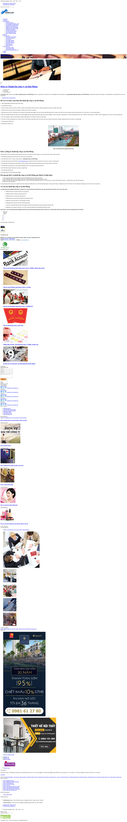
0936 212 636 (13, 3)
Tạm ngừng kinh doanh (11, 32)
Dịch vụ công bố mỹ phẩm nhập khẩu (9, 505)
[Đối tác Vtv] (6, 758)
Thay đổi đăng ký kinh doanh (12, 24)
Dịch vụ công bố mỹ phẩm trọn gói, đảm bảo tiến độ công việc (14, 523)
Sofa (109, 777)
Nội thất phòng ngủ (92, 777)
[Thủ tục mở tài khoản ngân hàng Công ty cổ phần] (15, 284)
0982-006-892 (6, 804)
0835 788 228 (3, 403)
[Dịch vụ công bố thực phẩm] (7, 482)
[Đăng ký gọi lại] (5, 248)
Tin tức (4, 51)
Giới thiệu (5, 20)
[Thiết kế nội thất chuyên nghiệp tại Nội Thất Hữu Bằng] (29, 752)
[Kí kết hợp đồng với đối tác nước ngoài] (21, 567)
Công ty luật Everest (7, 794)
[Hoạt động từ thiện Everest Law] (9, 596)
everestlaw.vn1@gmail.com (9, 4)
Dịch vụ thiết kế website (11, 33)
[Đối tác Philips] (6, 759)
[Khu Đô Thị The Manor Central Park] (24, 715)
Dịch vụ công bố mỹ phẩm (8, 784)
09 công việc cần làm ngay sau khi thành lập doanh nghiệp (19, 363)
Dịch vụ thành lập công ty (8, 780)
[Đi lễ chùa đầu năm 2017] (9, 625)
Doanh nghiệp (6, 21)
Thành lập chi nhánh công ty (12, 26)
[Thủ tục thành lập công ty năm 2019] (15, 322)
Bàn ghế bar (113, 777)
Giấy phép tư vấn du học (11, 36)
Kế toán (4, 34)
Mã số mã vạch (9, 44)
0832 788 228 (3, 398)
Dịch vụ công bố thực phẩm (7, 484)
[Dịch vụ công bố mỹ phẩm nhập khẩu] (8, 502)
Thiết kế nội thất (30, 777)
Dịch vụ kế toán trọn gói (8, 782)
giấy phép (12, 628)
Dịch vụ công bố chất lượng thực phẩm (11, 786)
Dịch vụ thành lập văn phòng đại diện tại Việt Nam (12, 465)
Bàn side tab (40, 777)
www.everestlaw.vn (25, 239)
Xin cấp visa (8, 39)
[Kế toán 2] (1, 404)
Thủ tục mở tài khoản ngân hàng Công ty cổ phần (17, 287)
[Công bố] (1, 396)
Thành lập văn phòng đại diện (12, 28)
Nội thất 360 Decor (65, 777)
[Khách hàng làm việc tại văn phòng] (9, 611)
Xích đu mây (16, 777)
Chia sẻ (2, 225)
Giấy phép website (10, 41)
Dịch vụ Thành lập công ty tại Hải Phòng (19, 86)
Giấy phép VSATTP (10, 42)
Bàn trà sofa (118, 777)
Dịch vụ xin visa (6, 785)
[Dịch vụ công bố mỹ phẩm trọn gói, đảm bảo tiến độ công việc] (7, 521)
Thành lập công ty (9, 22)
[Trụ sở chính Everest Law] (9, 581)
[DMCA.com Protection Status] (5, 818)
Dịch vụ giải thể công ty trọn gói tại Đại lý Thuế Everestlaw (14, 420)
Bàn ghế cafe (47, 777)
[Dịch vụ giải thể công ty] (10, 443)
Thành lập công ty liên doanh (12, 27)
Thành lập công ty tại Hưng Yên (9, 97)
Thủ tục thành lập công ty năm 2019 (13, 325)
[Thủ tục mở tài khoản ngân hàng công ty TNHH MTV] (15, 303)
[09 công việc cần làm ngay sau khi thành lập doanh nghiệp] (15, 361)
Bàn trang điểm (23, 777)
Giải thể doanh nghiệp (10, 29)
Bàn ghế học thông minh (102, 777)
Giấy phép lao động (10, 40)
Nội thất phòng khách (73, 777)
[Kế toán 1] (1, 400)
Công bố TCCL (6, 46)
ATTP (26, 628)
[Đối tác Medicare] (9, 766)
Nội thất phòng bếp (83, 777)
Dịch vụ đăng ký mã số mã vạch (10, 790)
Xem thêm (3, 774)
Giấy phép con (6, 35)
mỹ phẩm (16, 628)
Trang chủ (5, 19)
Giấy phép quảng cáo (10, 38)
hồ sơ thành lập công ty (24, 161)
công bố (20, 628)
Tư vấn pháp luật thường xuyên (12, 23)
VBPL (4, 52)
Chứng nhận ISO (9, 45)
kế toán (23, 628)
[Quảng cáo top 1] (32, 79)
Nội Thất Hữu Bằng (8, 777)
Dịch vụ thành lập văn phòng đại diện (11, 781)
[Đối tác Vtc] (6, 756)
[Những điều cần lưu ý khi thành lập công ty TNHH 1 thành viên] (15, 342)
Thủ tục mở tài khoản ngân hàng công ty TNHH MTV (18, 306)
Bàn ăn (36, 777)
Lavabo (58, 777)
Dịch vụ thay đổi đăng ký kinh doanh (11, 787)
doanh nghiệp (7, 628)
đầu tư (29, 628)
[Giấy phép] (1, 392)
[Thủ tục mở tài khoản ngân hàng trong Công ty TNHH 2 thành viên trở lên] (15, 265)
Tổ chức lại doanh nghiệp (11, 30)
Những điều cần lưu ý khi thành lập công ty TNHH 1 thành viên (20, 344)
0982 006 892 (6, 3)
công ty (2, 628)
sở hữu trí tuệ (33, 628)
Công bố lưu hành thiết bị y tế (12, 49)
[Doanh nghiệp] (1, 388)
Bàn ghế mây (53, 777)
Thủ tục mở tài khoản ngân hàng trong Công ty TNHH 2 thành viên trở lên (24, 268)
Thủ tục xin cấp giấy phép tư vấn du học (11, 788)
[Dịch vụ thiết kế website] (8, 754)
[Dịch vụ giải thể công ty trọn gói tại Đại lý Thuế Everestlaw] (14, 417)
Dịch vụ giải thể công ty (6, 445)
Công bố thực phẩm (10, 48)
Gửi (2, 382)
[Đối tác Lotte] (6, 768)
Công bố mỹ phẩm (10, 47)
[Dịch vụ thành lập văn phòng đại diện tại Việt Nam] (8, 462)
